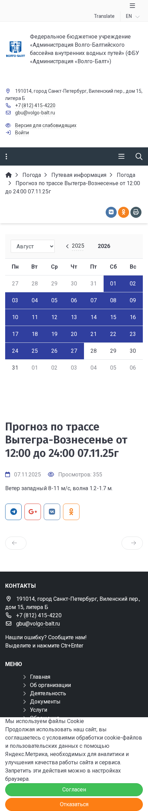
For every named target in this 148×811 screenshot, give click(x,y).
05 (54, 300)
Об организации (50, 685)
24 (15, 351)
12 (54, 317)
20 (74, 334)
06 (74, 300)
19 (54, 334)
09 (133, 300)
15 (113, 317)
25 (35, 351)
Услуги (38, 710)
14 (94, 317)
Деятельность (48, 693)
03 (15, 300)
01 (113, 283)
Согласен (74, 789)
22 (113, 334)
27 (74, 351)
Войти (22, 132)
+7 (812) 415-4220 (35, 105)
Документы (45, 701)
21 (94, 334)
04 (35, 300)
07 (94, 300)
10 (15, 317)
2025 (78, 246)
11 (35, 317)
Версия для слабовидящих (45, 125)
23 (133, 334)
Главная (40, 677)
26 (54, 351)
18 (35, 334)
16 (133, 317)
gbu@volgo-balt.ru (35, 112)
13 (74, 317)
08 (113, 300)
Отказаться (74, 804)
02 (133, 283)
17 (15, 334)
